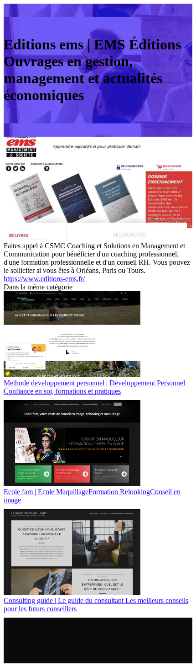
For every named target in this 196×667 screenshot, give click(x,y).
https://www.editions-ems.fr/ (44, 279)
